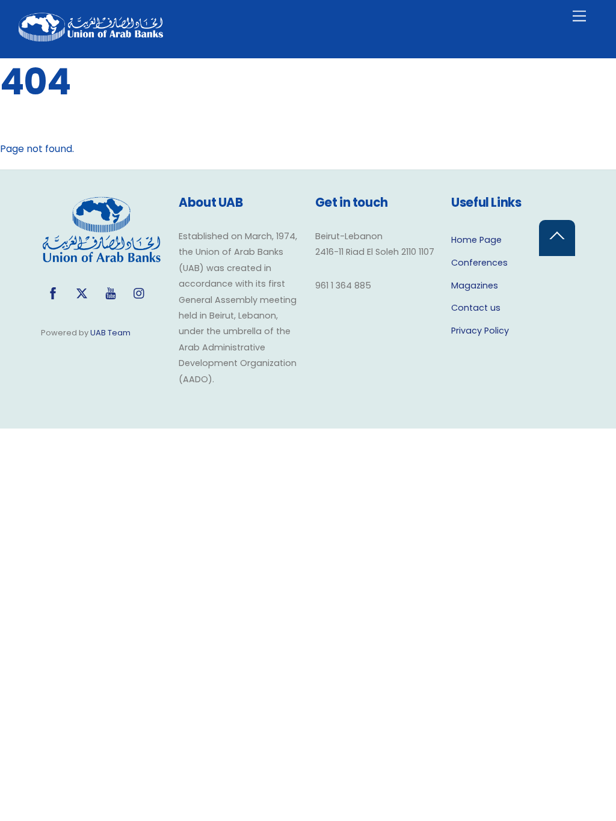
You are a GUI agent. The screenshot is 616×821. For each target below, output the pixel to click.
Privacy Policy (480, 331)
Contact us (475, 308)
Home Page (476, 240)
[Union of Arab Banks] (91, 36)
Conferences (479, 263)
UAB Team (110, 332)
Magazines (474, 285)
